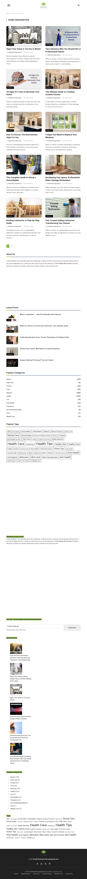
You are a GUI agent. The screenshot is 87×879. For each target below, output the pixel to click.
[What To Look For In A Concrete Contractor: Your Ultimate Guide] (12, 329)
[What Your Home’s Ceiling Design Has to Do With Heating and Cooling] (16, 669)
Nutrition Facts (60, 453)
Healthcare (30, 444)
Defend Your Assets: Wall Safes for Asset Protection (40, 349)
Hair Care (26, 439)
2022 (9, 431)
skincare (24, 457)
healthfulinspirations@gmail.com (45, 859)
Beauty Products (57, 431)
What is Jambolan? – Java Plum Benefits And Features (40, 314)
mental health (12, 453)
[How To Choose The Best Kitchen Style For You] (24, 122)
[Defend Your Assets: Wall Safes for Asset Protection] (12, 351)
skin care (35, 457)
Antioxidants (37, 431)
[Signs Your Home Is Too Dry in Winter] (24, 36)
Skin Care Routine (50, 457)
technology (11, 461)
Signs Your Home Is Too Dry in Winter (23, 49)
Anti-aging (16, 431)
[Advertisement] (43, 287)
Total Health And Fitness (63, 263)
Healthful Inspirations (15, 52)
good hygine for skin (13, 439)
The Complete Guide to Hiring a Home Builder (21, 178)
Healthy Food (74, 444)
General (10, 44)
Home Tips (59, 449)
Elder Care (10, 382)
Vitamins (27, 461)
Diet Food (36, 435)
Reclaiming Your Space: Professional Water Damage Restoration (62, 178)
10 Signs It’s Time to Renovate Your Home (22, 93)
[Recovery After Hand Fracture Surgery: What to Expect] (16, 709)
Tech (8, 413)
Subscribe (72, 628)
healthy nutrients (13, 449)
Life (7, 399)
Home (8, 13)
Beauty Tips (68, 431)
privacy (12, 630)
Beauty (9, 343)
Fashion (55, 435)
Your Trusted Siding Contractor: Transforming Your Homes (60, 221)
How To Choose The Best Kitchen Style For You (22, 136)
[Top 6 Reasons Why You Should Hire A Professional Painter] (63, 36)
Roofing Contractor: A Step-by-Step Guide (22, 221)
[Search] (78, 5)
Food (8, 320)
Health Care (16, 444)
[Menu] (8, 5)
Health (9, 365)
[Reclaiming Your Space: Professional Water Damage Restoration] (63, 165)
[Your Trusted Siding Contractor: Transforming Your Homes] (63, 207)
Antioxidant (26, 431)
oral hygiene (12, 457)
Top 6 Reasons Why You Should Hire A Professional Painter (63, 50)
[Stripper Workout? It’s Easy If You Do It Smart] (12, 363)
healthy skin (24, 449)
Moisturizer (22, 453)
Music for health (40, 453)
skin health (65, 457)
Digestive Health (46, 435)
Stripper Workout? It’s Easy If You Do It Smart (36, 360)
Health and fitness (44, 439)
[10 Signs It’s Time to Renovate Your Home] (24, 79)
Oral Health (10, 403)
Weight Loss (10, 416)
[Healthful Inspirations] (43, 5)
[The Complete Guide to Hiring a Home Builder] (24, 165)
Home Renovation (46, 449)
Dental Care (13, 435)
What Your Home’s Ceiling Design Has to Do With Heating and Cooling (20, 679)
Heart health (34, 449)
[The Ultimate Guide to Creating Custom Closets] (63, 79)
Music (31, 453)
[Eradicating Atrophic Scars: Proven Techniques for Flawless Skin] (12, 340)
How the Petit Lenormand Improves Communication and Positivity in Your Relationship (20, 658)
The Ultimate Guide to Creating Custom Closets (59, 93)
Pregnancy (10, 406)
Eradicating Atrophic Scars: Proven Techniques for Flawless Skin (44, 337)
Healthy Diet (60, 444)
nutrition (50, 453)
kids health (69, 449)
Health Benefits (57, 439)
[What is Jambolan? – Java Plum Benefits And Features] (12, 317)
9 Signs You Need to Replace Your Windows (61, 136)
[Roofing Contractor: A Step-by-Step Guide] (24, 207)
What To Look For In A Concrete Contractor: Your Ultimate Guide (44, 326)
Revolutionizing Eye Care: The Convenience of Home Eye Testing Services (20, 738)
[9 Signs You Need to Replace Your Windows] (63, 122)
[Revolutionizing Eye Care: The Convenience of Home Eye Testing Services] (16, 728)
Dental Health (26, 435)
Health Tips (44, 444)
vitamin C (20, 461)
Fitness (8, 386)
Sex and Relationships (14, 410)
